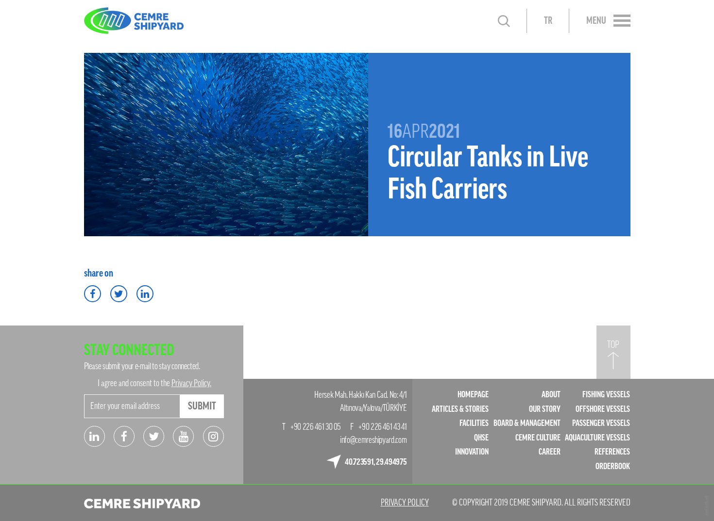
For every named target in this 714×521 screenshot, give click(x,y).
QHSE (481, 438)
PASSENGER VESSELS (601, 423)
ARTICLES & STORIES (460, 409)
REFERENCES (612, 452)
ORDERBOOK (612, 466)
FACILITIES (474, 423)
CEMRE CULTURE (538, 438)
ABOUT (551, 395)
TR (548, 21)
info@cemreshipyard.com (373, 440)
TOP (613, 345)
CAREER (550, 452)
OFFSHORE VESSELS (603, 409)
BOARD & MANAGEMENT (527, 423)
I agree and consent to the (154, 383)
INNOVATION (472, 452)
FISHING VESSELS (606, 395)
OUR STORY (545, 409)
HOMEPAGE (473, 395)
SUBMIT (202, 406)
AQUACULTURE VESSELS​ (597, 438)
